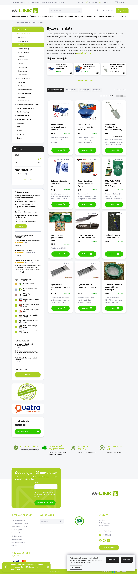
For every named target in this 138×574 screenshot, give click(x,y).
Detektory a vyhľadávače (25, 108)
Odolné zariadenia (23, 116)
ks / (27, 374)
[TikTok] (108, 540)
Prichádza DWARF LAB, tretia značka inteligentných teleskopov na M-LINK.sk (27, 206)
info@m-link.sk (107, 531)
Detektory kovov (23, 41)
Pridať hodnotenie (22, 431)
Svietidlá (20, 63)
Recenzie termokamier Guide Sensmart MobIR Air (24, 344)
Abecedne (96, 90)
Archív (21, 226)
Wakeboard (21, 97)
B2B (18, 127)
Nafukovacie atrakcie (24, 93)
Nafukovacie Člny (23, 71)
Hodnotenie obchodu (18, 542)
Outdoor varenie (23, 60)
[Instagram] (104, 540)
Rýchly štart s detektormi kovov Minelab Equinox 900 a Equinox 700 (26, 351)
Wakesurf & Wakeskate (25, 90)
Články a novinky (17, 536)
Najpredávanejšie (55, 90)
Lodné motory (22, 75)
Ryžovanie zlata (23, 45)
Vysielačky (21, 56)
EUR (120, 2)
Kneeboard (21, 82)
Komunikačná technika (24, 119)
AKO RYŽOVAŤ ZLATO (84, 53)
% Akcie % (20, 134)
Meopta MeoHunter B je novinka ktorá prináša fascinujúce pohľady (27, 196)
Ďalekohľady (22, 37)
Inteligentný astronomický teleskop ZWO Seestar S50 (26, 216)
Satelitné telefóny (23, 49)
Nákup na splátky (17, 530)
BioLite (19, 130)
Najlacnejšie (71, 90)
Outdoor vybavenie (23, 34)
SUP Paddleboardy (24, 78)
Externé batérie (22, 67)
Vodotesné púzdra (23, 101)
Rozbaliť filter (28, 179)
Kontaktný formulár (109, 547)
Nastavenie (76, 567)
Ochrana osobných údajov (36, 2)
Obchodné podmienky (18, 2)
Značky (19, 138)
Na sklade (22, 174)
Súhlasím (126, 560)
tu (92, 562)
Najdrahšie (84, 90)
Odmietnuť (112, 560)
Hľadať (79, 11)
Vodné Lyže (21, 86)
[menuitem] (20, 16)
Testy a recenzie (17, 539)
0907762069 (107, 535)
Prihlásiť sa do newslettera (45, 503)
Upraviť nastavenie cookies (52, 571)
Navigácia (20, 123)
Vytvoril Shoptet (106, 571)
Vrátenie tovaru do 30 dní (56, 2)
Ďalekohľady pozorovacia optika (28, 104)
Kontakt (14, 546)
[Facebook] (100, 540)
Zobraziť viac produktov (86, 80)
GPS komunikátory (23, 52)
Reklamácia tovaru (17, 533)
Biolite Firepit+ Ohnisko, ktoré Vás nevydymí (26, 358)
